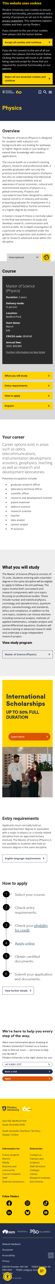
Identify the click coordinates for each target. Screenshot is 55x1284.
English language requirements (23, 858)
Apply (8, 1078)
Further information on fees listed (25, 352)
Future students (10, 1154)
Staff (4, 1177)
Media (5, 1162)
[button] (40, 92)
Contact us (36, 1154)
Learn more (17, 736)
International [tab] (16, 257)
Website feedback (11, 1244)
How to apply (27, 395)
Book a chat (11, 1071)
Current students (11, 1174)
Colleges (34, 1170)
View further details (16, 990)
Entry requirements (27, 385)
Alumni (6, 1158)
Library (33, 1174)
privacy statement (12, 20)
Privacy (5, 1261)
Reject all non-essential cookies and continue (25, 78)
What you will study (27, 375)
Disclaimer (7, 1249)
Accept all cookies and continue (23, 42)
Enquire (27, 405)
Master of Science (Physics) (20, 654)
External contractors (13, 1181)
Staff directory (37, 1166)
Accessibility (8, 1255)
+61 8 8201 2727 (13, 1064)
